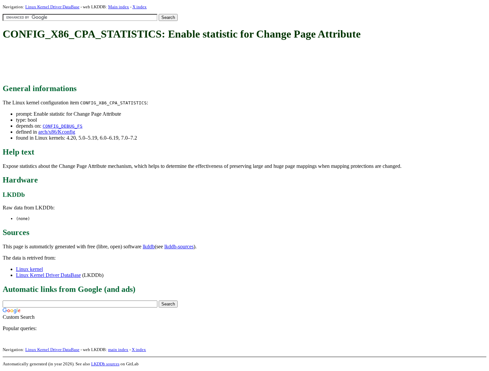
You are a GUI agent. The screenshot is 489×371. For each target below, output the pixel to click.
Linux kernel (29, 269)
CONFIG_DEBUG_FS (62, 126)
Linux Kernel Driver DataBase (52, 6)
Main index (118, 6)
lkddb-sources (179, 246)
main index (118, 349)
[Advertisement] (124, 62)
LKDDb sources (105, 363)
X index (139, 6)
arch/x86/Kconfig (56, 132)
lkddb (149, 246)
